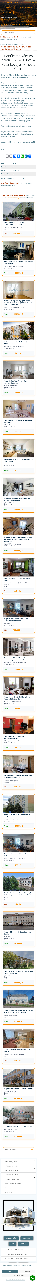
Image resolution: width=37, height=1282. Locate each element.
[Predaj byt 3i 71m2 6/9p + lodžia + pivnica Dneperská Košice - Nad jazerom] (18, 647)
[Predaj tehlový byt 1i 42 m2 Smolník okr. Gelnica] (18, 921)
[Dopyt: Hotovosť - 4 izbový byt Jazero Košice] (18, 567)
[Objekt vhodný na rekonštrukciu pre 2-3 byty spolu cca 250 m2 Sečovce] (18, 999)
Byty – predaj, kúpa (11, 1161)
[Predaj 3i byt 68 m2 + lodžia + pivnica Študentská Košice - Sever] (18, 686)
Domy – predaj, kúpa (11, 1170)
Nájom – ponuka (10, 1188)
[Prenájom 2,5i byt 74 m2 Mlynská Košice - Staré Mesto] (18, 448)
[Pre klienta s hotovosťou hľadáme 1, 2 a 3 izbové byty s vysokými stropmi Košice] (18, 882)
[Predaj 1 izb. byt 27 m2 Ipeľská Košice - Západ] (18, 804)
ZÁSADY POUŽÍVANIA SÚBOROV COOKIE (15, 1280)
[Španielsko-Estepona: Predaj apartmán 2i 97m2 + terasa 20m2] (18, 487)
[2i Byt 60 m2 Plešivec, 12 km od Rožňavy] (18, 1078)
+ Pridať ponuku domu (11, 1175)
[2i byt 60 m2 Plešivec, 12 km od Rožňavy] (18, 1115)
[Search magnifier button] (34, 32)
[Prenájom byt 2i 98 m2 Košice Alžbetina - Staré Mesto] (18, 409)
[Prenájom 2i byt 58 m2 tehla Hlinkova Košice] (18, 843)
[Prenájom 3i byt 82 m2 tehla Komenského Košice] (18, 725)
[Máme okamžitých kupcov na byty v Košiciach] (18, 1039)
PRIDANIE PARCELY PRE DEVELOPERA (17, 1259)
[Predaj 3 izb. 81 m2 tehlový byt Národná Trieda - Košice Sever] (18, 960)
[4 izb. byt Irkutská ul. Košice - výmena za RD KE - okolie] (18, 331)
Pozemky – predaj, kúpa (12, 1179)
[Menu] (33, 2)
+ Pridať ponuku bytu (11, 1166)
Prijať (10, 1271)
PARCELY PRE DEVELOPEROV (14, 1250)
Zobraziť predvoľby (18, 1275)
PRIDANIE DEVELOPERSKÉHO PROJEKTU (17, 1254)
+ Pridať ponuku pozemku (13, 1183)
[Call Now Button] (32, 1278)
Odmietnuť (27, 1271)
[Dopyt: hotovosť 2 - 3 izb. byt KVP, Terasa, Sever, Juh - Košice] (18, 212)
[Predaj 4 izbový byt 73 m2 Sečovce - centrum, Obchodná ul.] (18, 370)
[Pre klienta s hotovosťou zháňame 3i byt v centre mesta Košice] (18, 764)
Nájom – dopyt (9, 1192)
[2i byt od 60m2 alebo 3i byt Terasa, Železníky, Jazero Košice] (18, 608)
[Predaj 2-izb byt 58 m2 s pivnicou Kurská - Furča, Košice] (18, 251)
